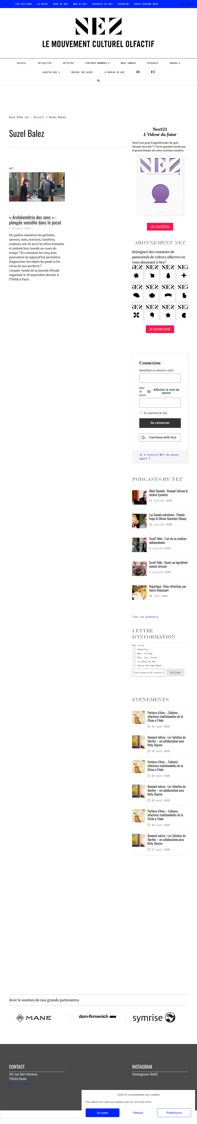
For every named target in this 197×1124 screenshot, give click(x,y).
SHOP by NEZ (60, 4)
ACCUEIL (21, 63)
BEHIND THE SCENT (82, 72)
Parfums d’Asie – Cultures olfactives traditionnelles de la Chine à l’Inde (165, 716)
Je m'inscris (148, 455)
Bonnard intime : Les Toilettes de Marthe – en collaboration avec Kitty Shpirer (167, 741)
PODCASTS (152, 63)
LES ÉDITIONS (23, 4)
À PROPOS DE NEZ (114, 72)
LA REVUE (42, 4)
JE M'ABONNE (160, 329)
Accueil (39, 117)
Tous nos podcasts (145, 617)
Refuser (138, 1112)
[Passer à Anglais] (138, 72)
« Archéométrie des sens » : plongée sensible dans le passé (35, 220)
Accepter (102, 1112)
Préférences (174, 1112)
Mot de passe (142, 391)
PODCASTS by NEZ (102, 4)
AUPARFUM (123, 4)
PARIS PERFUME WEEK (146, 4)
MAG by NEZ (80, 4)
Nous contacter (20, 1084)
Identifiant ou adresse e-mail (156, 370)
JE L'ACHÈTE (160, 227)
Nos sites (138, 645)
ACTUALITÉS (44, 63)
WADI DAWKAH (128, 63)
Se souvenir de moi (155, 413)
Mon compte (187, 4)
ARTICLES (68, 63)
